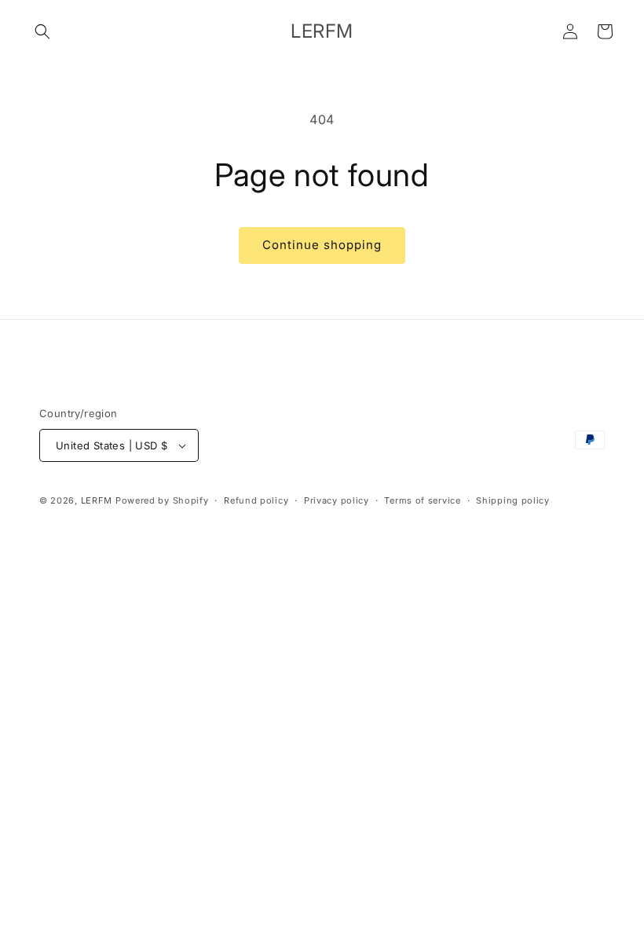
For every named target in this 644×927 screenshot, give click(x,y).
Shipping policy (513, 500)
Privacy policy (336, 500)
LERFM (97, 500)
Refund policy (256, 500)
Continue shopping (322, 244)
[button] (42, 31)
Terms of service (422, 500)
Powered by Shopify (162, 500)
